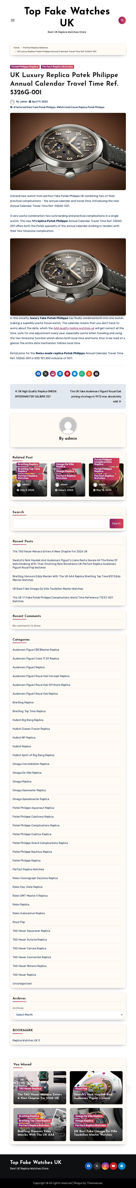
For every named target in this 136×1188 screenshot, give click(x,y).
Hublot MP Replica (24, 737)
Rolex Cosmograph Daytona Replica (35, 878)
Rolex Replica (21, 904)
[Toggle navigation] (12, 20)
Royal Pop (19, 922)
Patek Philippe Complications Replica (103, 462)
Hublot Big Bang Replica (28, 720)
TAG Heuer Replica (24, 974)
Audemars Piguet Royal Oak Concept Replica (41, 676)
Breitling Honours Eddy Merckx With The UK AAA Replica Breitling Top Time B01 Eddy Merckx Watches (67, 578)
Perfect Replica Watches (57, 66)
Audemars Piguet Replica (29, 667)
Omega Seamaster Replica (29, 790)
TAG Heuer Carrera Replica (29, 948)
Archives (18, 1008)
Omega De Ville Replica (65, 465)
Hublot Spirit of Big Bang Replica (34, 755)
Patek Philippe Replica (24, 66)
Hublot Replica (22, 746)
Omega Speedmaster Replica (31, 799)
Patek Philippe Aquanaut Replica (33, 807)
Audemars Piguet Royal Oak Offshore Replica (41, 684)
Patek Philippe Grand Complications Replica (40, 843)
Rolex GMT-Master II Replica (30, 895)
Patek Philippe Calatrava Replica (33, 816)
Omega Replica (65, 471)
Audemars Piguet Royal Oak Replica (35, 693)
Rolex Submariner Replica (29, 913)
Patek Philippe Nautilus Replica (32, 851)
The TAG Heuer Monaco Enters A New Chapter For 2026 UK (50, 551)
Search (18, 512)
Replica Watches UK (25, 1040)
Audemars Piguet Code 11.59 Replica (36, 658)
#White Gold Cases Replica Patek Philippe (80, 107)
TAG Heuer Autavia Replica (30, 939)
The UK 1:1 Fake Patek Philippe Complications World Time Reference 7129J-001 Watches (63, 599)
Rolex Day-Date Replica (27, 887)
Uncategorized (22, 983)
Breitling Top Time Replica (29, 470)
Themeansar (94, 1183)
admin (23, 101)
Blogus (78, 1183)
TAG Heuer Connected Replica (32, 957)
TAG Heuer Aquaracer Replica (31, 930)
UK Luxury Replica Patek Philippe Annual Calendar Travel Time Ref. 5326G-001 (64, 84)
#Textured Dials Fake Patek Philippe (34, 107)
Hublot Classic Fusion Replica (31, 728)
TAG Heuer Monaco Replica (30, 966)
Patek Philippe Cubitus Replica (32, 834)
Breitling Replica (28, 464)
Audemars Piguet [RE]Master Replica (36, 649)
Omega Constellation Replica (31, 764)
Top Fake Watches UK (35, 1162)
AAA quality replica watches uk (74, 328)
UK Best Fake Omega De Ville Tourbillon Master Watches (48, 588)
